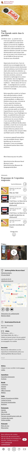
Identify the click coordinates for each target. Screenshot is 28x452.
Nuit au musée (5, 414)
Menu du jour (5, 426)
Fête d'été (4, 412)
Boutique (4, 404)
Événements (4, 408)
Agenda (3, 410)
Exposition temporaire (8, 377)
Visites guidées (5, 420)
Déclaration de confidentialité (10, 314)
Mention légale (5, 316)
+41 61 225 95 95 (6, 279)
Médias (3, 392)
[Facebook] (3, 309)
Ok (24, 439)
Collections (4, 384)
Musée (3, 382)
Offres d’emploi (5, 390)
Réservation (4, 428)
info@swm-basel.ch (7, 281)
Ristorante (4, 424)
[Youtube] (12, 309)
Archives (3, 379)
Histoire (3, 386)
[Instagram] (7, 309)
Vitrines (3, 388)
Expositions (4, 375)
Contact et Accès (6, 400)
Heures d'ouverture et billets (9, 398)
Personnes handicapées (8, 402)
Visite (3, 396)
